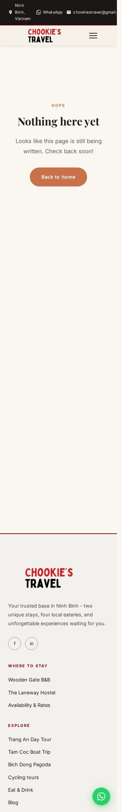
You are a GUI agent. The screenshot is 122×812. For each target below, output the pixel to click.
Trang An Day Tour (29, 739)
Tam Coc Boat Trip (29, 752)
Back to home (58, 177)
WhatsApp (53, 12)
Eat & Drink (20, 790)
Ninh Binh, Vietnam (23, 12)
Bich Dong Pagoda (29, 764)
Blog (13, 802)
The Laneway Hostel (31, 692)
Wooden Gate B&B (29, 679)
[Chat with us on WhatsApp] (101, 796)
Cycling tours (23, 777)
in (32, 643)
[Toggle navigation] (93, 35)
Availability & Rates (29, 705)
